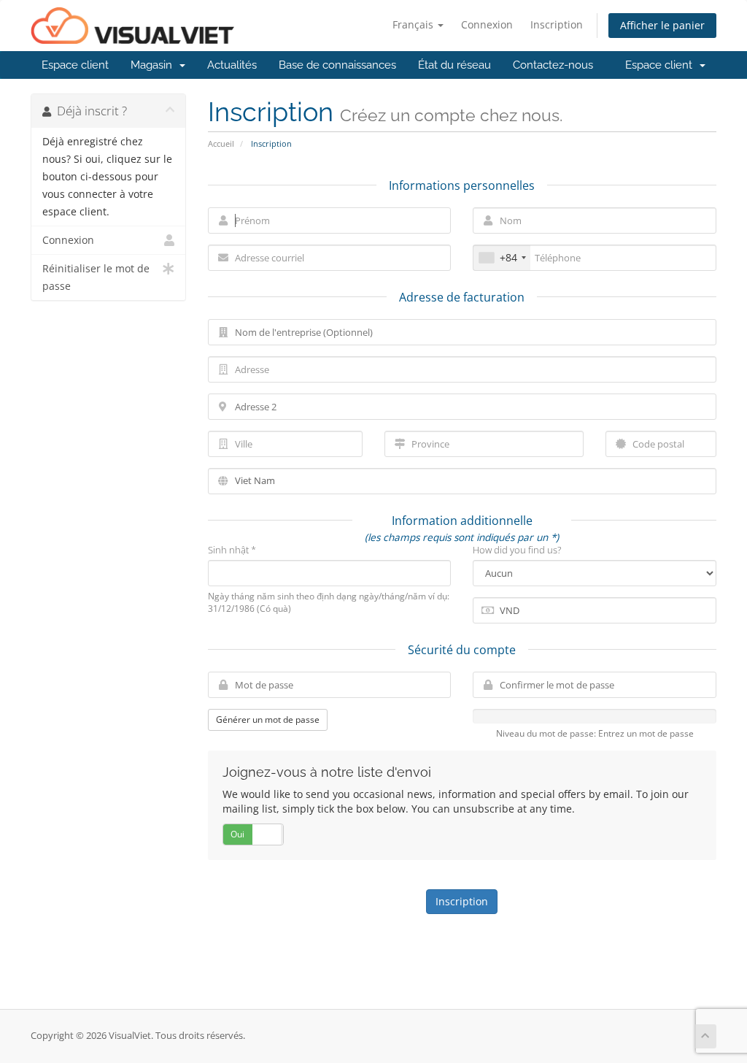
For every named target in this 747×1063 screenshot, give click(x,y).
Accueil (221, 143)
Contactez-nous (553, 65)
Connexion (487, 24)
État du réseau (454, 65)
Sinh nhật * (232, 549)
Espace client (75, 65)
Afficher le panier (662, 25)
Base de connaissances (337, 65)
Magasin (154, 65)
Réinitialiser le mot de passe (96, 277)
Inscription (556, 24)
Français (414, 24)
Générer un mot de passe (268, 719)
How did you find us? (517, 549)
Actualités (232, 65)
